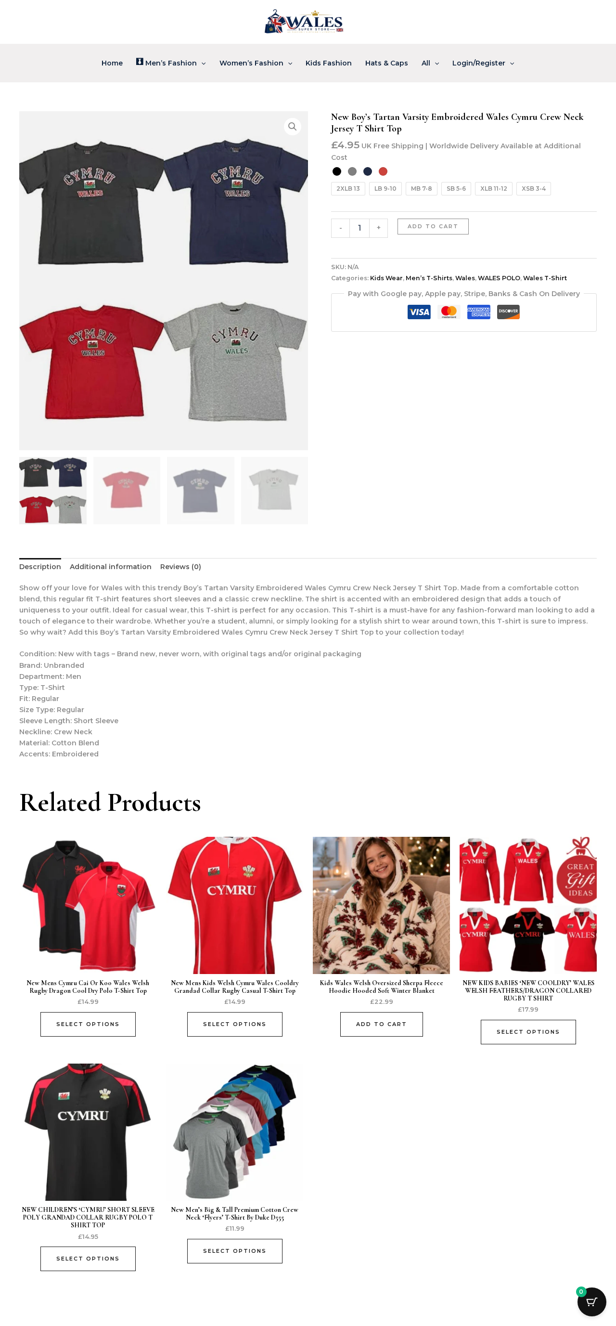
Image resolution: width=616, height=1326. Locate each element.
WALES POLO (499, 278)
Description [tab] (40, 566)
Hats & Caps (386, 63)
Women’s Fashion (251, 63)
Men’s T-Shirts (429, 278)
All (426, 63)
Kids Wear (386, 278)
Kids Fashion (329, 63)
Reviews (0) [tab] (180, 566)
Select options (88, 1024)
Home (112, 63)
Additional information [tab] (111, 566)
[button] (201, 63)
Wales (465, 278)
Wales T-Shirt (545, 278)
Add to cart (433, 226)
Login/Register (478, 63)
